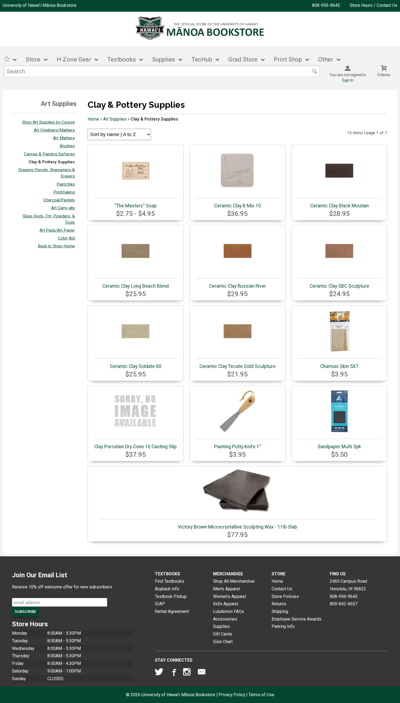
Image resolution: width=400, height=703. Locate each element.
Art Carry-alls (63, 207)
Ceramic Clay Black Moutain (339, 205)
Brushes (67, 145)
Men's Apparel (226, 588)
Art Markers (64, 138)
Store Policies (285, 596)
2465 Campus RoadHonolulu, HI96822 (348, 585)
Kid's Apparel (225, 603)
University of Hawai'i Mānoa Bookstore (39, 5)
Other (325, 59)
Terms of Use (261, 694)
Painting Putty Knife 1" (237, 446)
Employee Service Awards (296, 619)
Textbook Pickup (171, 596)
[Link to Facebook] (173, 673)
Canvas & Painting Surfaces (49, 154)
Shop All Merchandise (234, 581)
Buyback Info (167, 588)
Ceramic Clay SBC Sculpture (339, 286)
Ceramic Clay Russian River (237, 286)
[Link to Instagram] (187, 673)
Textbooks (121, 59)
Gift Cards (222, 634)
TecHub (201, 59)
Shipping (280, 611)
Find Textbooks (169, 581)
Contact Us (282, 588)
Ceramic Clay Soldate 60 (135, 366)
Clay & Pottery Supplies (52, 161)
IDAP (160, 603)
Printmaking (64, 192)
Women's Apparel (229, 596)
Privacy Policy (232, 694)
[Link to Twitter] (159, 673)
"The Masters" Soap (136, 205)
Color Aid (66, 238)
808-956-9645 (326, 5)
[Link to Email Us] (201, 673)
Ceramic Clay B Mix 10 (237, 205)
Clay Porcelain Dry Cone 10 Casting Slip (135, 446)
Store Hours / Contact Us (373, 5)
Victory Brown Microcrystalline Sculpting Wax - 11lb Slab (237, 527)
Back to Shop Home (56, 246)
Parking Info (283, 626)
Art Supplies (115, 119)
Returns (279, 603)
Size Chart (223, 641)
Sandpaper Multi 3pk (339, 446)
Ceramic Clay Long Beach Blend (135, 286)
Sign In (347, 80)
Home (93, 119)
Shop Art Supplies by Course (48, 122)
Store (33, 59)
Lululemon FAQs (228, 611)
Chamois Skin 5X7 (339, 366)
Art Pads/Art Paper (57, 230)
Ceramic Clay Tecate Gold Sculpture (237, 366)
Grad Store (242, 59)
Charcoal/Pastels (59, 200)
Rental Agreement (172, 611)
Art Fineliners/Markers (54, 130)
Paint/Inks (66, 184)
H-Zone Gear (74, 59)
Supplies (163, 59)
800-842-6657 (344, 603)
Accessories (225, 619)
